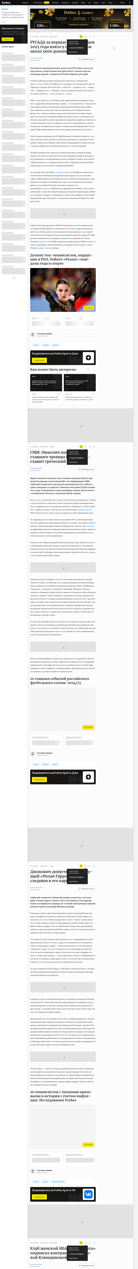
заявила (42, 241)
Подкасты (75, 3)
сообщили (39, 84)
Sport (103, 3)
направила (46, 188)
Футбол (34, 394)
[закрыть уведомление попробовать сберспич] (85, 42)
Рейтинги (55, 3)
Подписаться (39, 360)
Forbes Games (40, 3)
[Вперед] (99, 322)
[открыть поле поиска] (130, 2)
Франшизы (65, 3)
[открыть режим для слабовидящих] (81, 36)
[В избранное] (59, 394)
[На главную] (6, 3)
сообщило (59, 172)
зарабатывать (84, 509)
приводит (64, 958)
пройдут (40, 248)
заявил (78, 225)
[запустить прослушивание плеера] (85, 36)
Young (110, 3)
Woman (96, 3)
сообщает (38, 500)
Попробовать (73, 52)
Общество (69, 394)
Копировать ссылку (87, 59)
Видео (83, 3)
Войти (123, 3)
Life (89, 3)
